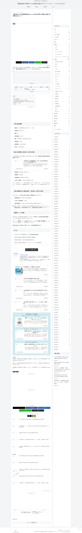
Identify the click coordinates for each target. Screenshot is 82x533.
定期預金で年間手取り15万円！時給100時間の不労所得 (61, 363)
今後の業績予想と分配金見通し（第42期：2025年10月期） (24, 101)
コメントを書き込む (31, 522)
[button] (44, 62)
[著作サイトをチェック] (20, 263)
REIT (14, 371)
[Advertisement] (32, 19)
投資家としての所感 (17, 102)
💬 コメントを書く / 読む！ (31, 249)
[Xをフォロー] (21, 263)
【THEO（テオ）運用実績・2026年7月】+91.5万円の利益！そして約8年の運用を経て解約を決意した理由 (62, 369)
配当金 (17, 371)
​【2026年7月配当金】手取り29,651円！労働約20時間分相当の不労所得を (61, 357)
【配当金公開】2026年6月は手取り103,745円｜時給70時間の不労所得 (61, 376)
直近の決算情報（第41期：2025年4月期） (21, 100)
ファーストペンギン (24, 254)
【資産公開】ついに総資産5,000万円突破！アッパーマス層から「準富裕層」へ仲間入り (61, 382)
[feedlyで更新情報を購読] (23, 263)
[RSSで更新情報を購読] (24, 263)
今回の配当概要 (16, 98)
